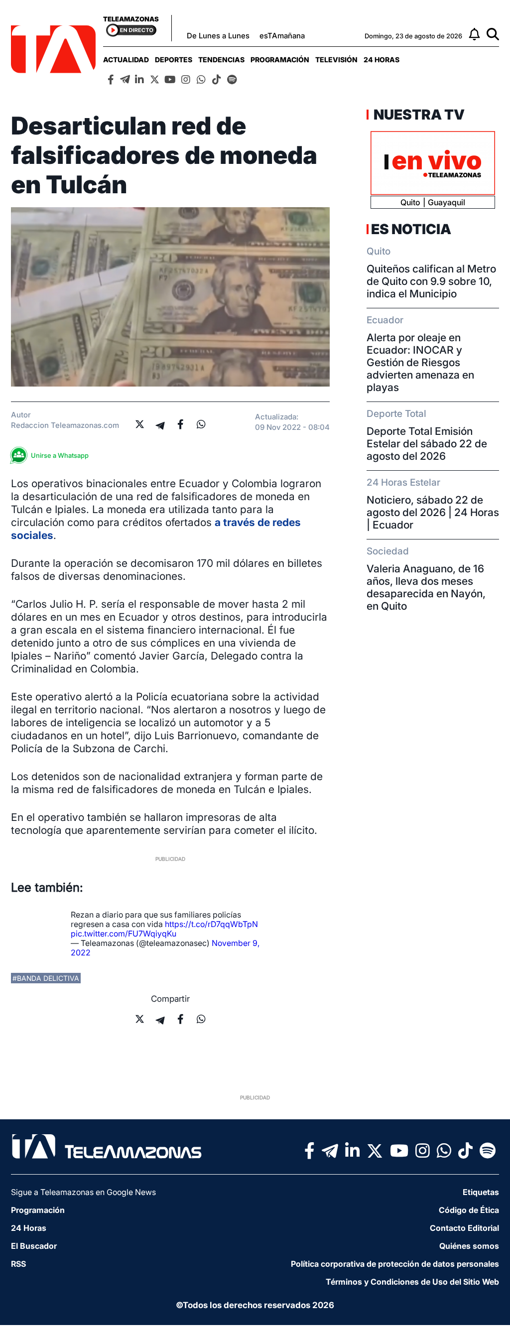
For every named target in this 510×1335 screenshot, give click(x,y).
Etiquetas (481, 1192)
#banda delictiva (45, 978)
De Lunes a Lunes (218, 35)
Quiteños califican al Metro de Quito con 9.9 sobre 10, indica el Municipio (431, 281)
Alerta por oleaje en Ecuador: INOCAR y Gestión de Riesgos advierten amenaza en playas (420, 362)
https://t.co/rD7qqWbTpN (211, 924)
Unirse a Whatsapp (60, 455)
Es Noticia (411, 229)
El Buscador (34, 1246)
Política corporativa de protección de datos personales (395, 1264)
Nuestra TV (418, 114)
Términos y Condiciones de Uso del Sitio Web (412, 1282)
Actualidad (126, 59)
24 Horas (381, 59)
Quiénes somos (469, 1246)
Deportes (173, 59)
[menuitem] (126, 59)
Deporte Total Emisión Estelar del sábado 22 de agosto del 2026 (427, 443)
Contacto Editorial (464, 1228)
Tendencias (221, 59)
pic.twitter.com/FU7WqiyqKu (123, 933)
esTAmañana (282, 35)
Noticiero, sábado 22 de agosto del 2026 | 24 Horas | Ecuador (433, 512)
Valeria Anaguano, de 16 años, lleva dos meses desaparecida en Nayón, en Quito (426, 587)
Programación (280, 59)
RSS (18, 1264)
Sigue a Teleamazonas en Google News (83, 1192)
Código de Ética (469, 1210)
